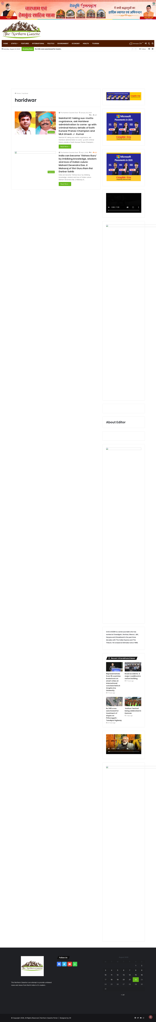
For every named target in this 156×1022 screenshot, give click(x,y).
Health (86, 43)
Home (5, 43)
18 (111, 979)
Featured (25, 43)
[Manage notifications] (150, 1017)
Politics (50, 43)
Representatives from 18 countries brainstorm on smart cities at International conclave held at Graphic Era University (113, 682)
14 (130, 975)
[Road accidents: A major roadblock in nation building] (133, 666)
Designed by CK (65, 1018)
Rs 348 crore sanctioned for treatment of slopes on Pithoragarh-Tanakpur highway (65, 49)
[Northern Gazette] (22, 29)
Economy (76, 43)
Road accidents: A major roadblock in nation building (133, 676)
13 (123, 975)
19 (117, 979)
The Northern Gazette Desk (69, 112)
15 (136, 975)
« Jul (122, 995)
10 (105, 975)
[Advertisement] (78, 68)
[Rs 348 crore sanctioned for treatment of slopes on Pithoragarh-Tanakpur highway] (114, 701)
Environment (63, 43)
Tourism (95, 43)
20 (124, 979)
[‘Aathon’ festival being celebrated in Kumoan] (133, 701)
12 (117, 975)
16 (142, 975)
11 (111, 975)
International (38, 43)
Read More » (64, 146)
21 (130, 979)
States (14, 43)
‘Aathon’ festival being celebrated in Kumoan (133, 710)
